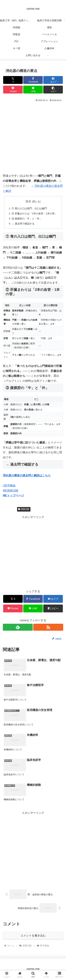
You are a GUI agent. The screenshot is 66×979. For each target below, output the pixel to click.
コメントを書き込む (33, 935)
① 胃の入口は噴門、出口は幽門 (29, 208)
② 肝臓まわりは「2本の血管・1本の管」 (34, 213)
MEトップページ (13, 495)
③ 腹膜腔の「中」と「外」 (27, 218)
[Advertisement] (33, 137)
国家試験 (25, 509)
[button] (53, 89)
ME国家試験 (10, 490)
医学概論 (11, 509)
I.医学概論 (9, 485)
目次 (28, 201)
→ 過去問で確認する (23, 223)
